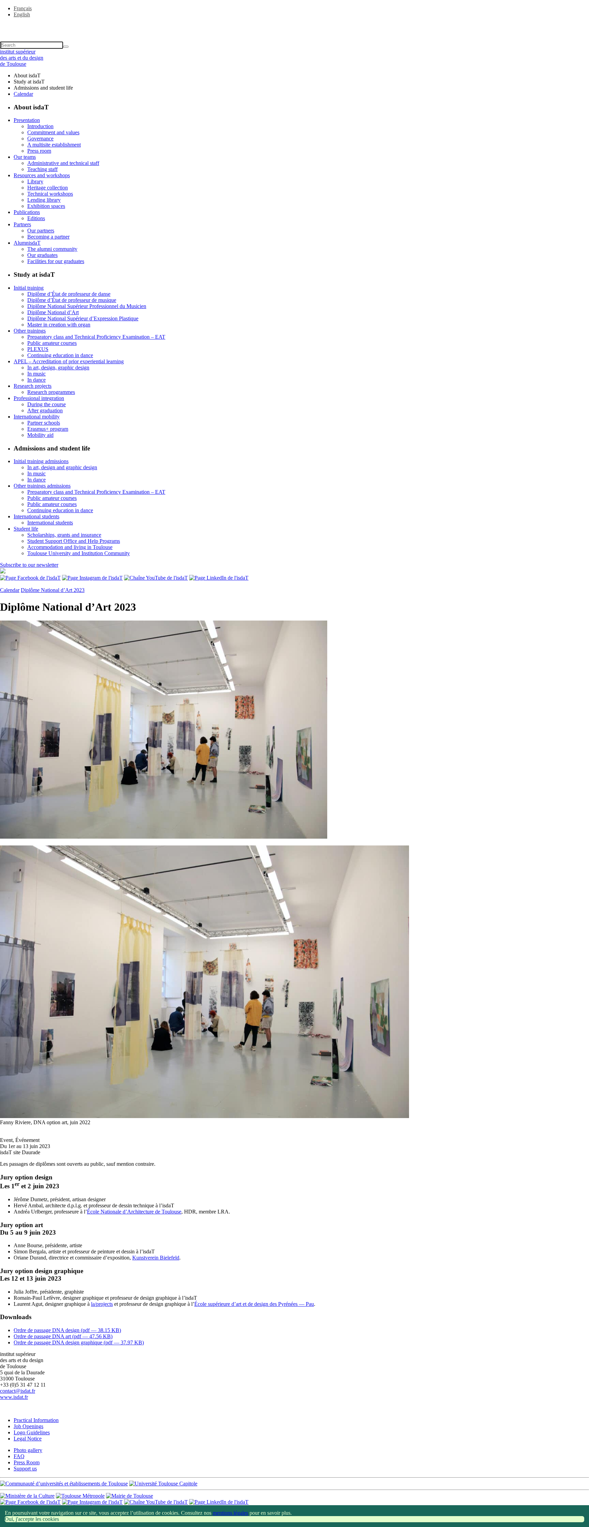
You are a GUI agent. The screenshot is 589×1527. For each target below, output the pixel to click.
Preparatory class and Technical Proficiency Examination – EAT (96, 337)
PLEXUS (37, 349)
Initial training (29, 288)
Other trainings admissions (42, 486)
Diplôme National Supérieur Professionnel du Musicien (86, 306)
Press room (39, 151)
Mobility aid (40, 435)
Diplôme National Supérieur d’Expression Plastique (82, 318)
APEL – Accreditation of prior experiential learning (69, 361)
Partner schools (43, 423)
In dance (36, 380)
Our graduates (42, 255)
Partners (22, 224)
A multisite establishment (54, 145)
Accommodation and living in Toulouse (69, 547)
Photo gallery (28, 1450)
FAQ (19, 1456)
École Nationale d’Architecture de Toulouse (134, 1212)
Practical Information (36, 1420)
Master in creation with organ (58, 324)
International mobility (37, 416)
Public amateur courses (52, 343)
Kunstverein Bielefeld (155, 1258)
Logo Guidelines (32, 1432)
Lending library (44, 200)
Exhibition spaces (46, 206)
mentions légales (230, 1513)
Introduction (40, 126)
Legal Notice (28, 1438)
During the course (46, 404)
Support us (25, 1468)
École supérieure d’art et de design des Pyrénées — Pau (254, 1304)
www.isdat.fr (14, 1397)
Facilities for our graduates (55, 261)
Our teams (25, 157)
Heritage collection (47, 187)
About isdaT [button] (27, 75)
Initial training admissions (41, 461)
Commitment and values (53, 132)
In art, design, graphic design (58, 367)
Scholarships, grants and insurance (64, 535)
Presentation (27, 120)
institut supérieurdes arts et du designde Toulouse (21, 58)
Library (35, 181)
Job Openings (28, 1426)
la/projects (102, 1304)
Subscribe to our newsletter (29, 565)
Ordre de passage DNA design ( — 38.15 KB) (67, 1330)
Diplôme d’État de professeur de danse (68, 294)
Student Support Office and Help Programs (73, 541)
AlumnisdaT (27, 243)
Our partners (40, 230)
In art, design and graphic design (62, 467)
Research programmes (51, 392)
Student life (26, 529)
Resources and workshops (42, 175)
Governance (40, 138)
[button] (294, 26)
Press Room (27, 1462)
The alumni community (52, 249)
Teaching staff (42, 169)
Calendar (23, 94)
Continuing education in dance (60, 355)
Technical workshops (50, 194)
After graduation (45, 410)
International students (36, 516)
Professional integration (39, 398)
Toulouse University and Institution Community (78, 553)
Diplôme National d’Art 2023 (53, 590)
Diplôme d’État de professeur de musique (71, 300)
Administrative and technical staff (63, 163)
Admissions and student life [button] (43, 88)
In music (36, 374)
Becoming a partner (48, 237)
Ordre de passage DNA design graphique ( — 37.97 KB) (79, 1342)
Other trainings (30, 331)
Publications (27, 212)
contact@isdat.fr (17, 1391)
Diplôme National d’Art (53, 312)
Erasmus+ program (47, 429)
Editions (36, 218)
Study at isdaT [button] (29, 82)
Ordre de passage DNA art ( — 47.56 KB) (63, 1336)
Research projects (32, 386)
